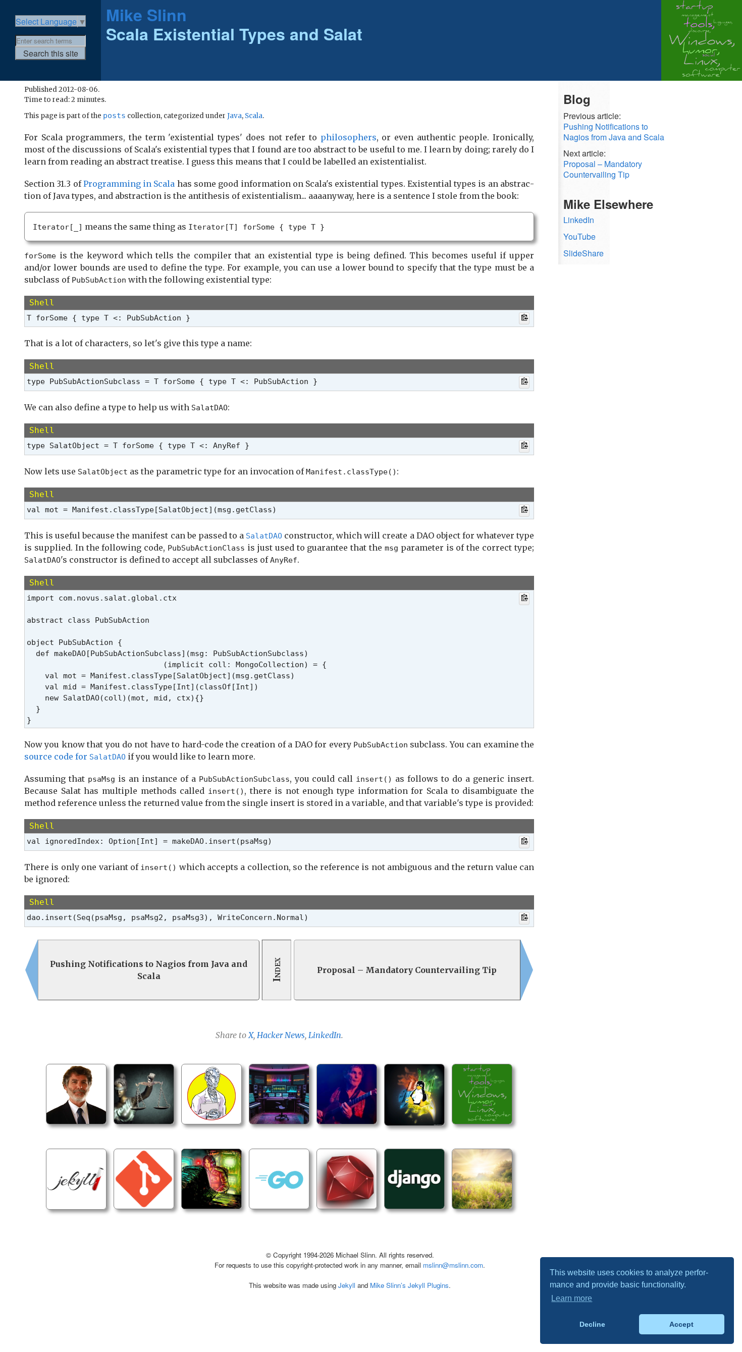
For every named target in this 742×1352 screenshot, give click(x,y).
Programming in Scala (129, 184)
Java (234, 116)
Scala (253, 116)
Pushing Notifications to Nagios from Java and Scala (613, 132)
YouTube (579, 236)
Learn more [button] (571, 1298)
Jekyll (346, 1285)
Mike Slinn (146, 14)
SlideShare (583, 253)
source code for (75, 756)
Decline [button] (592, 1324)
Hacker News (281, 1035)
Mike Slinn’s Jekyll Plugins (409, 1285)
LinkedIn (324, 1035)
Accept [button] (681, 1324)
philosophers (349, 137)
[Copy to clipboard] (524, 318)
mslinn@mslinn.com (453, 1265)
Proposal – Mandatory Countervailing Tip (602, 169)
